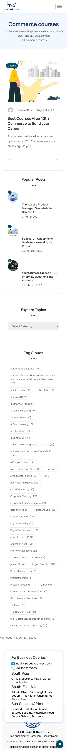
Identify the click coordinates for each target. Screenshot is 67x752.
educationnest (21, 537)
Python (45, 584)
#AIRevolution (20, 390)
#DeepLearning (21, 424)
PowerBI (38, 557)
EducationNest (24, 110)
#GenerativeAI (21, 437)
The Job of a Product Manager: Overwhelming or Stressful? (39, 208)
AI (51, 469)
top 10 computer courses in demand (32, 618)
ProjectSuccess (21, 584)
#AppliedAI (19, 397)
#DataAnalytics (21, 403)
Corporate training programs (28, 503)
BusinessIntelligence (24, 482)
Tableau (17, 605)
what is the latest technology (28, 625)
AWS (48, 475)
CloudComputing (22, 489)
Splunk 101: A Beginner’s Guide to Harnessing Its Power (37, 242)
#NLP (48, 444)
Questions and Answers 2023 (28, 591)
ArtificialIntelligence (23, 475)
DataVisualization (22, 516)
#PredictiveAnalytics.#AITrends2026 (30, 453)
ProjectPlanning (21, 577)
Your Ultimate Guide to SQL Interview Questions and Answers (39, 276)
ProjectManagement (24, 571)
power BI (17, 564)
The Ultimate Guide (23, 612)
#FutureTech (20, 431)
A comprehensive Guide (25, 469)
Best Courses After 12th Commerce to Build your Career (28, 123)
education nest (21, 543)
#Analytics (47, 390)
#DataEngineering (23, 410)
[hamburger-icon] (59, 6)
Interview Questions (24, 550)
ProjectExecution (43, 564)
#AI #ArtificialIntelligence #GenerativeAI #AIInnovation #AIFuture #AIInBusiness (33, 379)
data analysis (19, 509)
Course (12, 65)
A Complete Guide (23, 462)
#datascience (20, 417)
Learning (17, 557)
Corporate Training (23, 496)
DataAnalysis (45, 509)
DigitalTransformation (24, 530)
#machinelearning (23, 444)
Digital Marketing (21, 523)
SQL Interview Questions (26, 598)
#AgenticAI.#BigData (24, 368)
